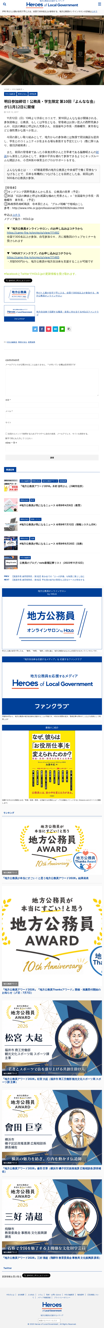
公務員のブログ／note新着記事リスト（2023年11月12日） (52, 562)
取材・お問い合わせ (53, 1295)
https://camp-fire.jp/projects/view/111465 (33, 257)
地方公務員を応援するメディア (52, 1315)
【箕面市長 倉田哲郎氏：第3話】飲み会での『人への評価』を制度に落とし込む (48, 576)
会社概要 (21, 1295)
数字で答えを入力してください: (18, 438)
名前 (8, 400)
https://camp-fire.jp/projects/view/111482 (33, 232)
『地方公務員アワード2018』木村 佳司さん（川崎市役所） (52, 486)
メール (9, 411)
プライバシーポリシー (62, 1297)
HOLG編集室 (12, 342)
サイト (8, 422)
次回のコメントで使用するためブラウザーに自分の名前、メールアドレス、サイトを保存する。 (48, 434)
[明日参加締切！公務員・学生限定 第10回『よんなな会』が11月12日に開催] (55, 329)
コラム (40, 1295)
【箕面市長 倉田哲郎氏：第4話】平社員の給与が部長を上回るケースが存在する (48, 579)
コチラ (94, 11)
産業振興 (31, 342)
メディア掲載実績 (44, 1297)
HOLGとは (10, 1295)
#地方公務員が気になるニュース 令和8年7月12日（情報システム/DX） (59, 524)
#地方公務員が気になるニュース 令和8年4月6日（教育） (51, 505)
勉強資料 (80, 1295)
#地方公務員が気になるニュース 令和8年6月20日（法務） (52, 543)
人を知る (31, 1295)
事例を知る (22, 342)
